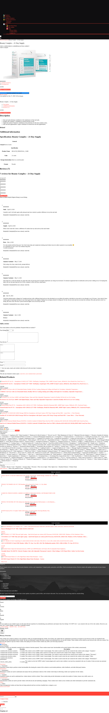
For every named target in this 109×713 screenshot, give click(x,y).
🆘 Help (8, 28)
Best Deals (6, 583)
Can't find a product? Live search (15, 93)
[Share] (3, 707)
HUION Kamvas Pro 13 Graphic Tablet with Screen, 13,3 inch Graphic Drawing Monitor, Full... (25, 510)
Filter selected (3, 468)
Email (2, 365)
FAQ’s (5, 574)
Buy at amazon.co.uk (5, 89)
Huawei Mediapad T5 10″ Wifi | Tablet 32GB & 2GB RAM (17, 528)
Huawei (3, 533)
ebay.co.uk (4, 561)
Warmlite (3, 555)
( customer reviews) (5, 82)
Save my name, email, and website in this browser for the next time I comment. (22, 368)
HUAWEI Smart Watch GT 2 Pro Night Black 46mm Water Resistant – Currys (22, 559)
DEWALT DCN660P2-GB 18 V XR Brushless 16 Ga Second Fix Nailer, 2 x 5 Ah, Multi (24, 484)
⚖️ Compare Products (8, 18)
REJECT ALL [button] (13, 626)
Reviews (8, 22)
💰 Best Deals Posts (11, 25)
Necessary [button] (2, 643)
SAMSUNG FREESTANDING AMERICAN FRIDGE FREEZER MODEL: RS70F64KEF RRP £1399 (28, 493)
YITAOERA (4, 539)
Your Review (4, 342)
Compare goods (46, 567)
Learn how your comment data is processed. (31, 373)
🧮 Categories (6, 16)
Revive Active (3, 94)
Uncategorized (6, 40)
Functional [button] (2, 664)
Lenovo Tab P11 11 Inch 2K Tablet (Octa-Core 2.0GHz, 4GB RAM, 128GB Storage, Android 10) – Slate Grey (29, 475)
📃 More (5, 24)
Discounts (8, 21)
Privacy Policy (13, 30)
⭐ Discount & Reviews (9, 19)
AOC (2, 547)
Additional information (9, 106)
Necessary (4, 644)
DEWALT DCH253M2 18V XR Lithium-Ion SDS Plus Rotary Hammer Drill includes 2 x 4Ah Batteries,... (28, 502)
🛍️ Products (6, 15)
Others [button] (1, 682)
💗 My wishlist (10, 27)
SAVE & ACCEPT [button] (5, 686)
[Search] (0, 38)
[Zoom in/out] (0, 707)
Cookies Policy (13, 31)
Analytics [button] (2, 673)
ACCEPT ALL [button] (22, 626)
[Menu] (0, 36)
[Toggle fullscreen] (2, 707)
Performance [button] (3, 668)
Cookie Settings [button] (4, 626)
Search (17, 430)
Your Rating (3, 330)
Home (1, 40)
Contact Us (12, 33)
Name (2, 362)
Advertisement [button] (3, 677)
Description (6, 104)
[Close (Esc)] (5, 707)
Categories (6, 588)
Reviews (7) (6, 107)
